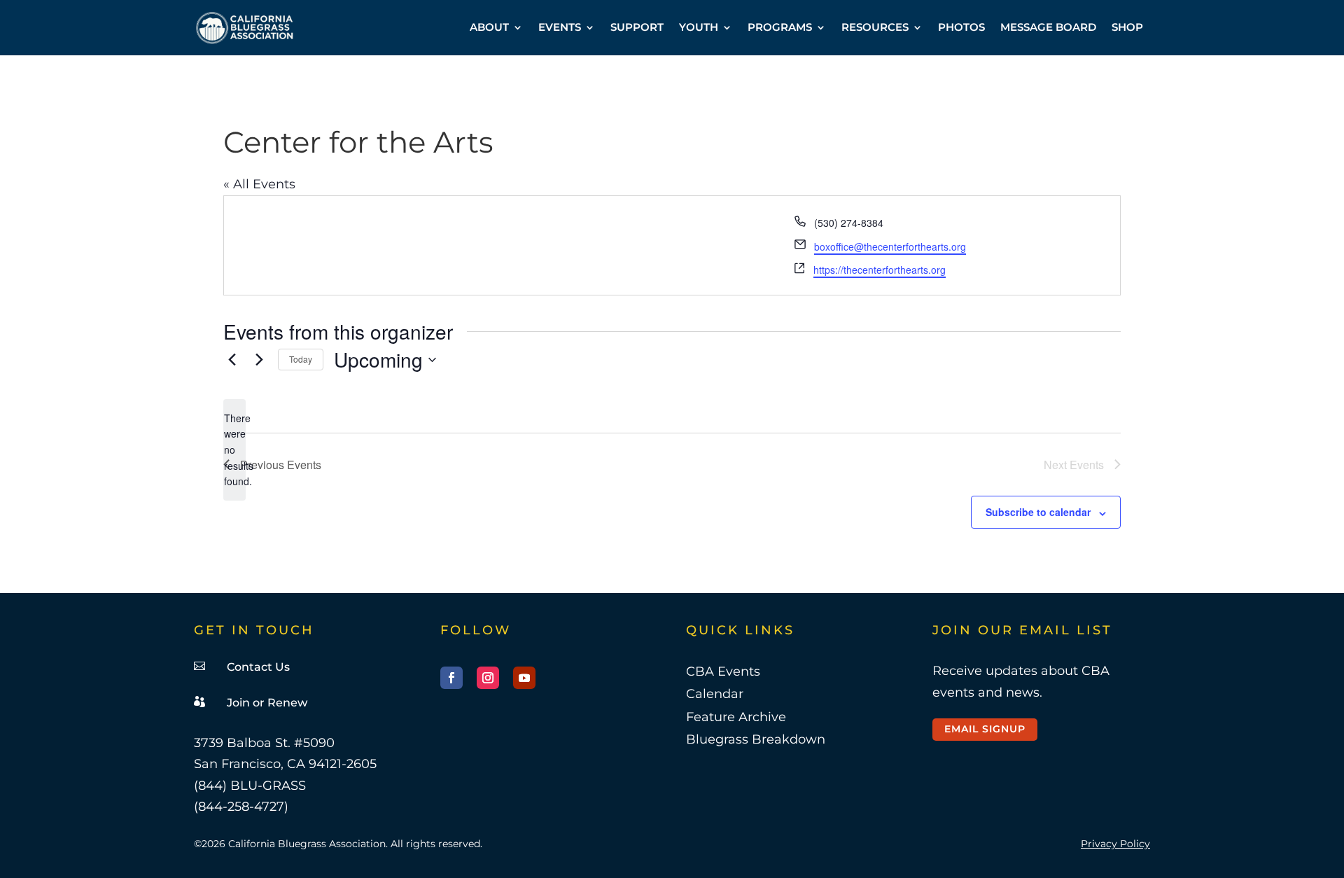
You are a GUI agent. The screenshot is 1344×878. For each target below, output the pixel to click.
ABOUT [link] (489, 27)
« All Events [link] (259, 184)
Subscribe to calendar (1038, 512)
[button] (451, 678)
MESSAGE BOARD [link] (1048, 27)
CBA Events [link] (723, 671)
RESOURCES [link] (875, 27)
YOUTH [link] (698, 27)
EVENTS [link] (559, 27)
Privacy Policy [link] (1115, 843)
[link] (244, 28)
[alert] (234, 450)
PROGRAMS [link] (780, 27)
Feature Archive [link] (736, 717)
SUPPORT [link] (637, 27)
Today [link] (300, 359)
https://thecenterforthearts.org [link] (879, 270)
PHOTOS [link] (961, 27)
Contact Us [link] (258, 667)
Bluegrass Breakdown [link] (755, 739)
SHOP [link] (1127, 27)
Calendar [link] (714, 694)
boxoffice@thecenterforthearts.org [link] (890, 246)
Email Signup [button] (985, 729)
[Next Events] (259, 359)
